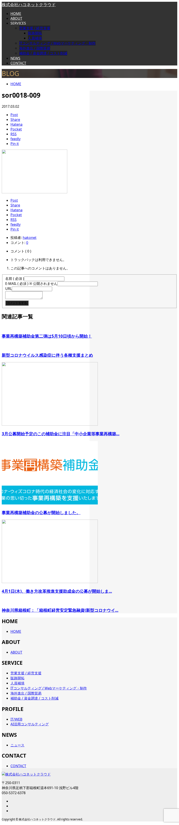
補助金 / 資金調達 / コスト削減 (43, 53)
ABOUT (16, 18)
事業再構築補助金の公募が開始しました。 (41, 512)
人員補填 (35, 38)
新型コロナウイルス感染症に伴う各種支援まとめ (47, 355)
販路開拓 (35, 33)
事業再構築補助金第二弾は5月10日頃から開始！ (47, 336)
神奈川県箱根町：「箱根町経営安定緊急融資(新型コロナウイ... (60, 610)
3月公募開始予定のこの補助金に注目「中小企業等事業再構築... (60, 433)
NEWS (15, 58)
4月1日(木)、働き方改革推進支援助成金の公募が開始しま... (57, 591)
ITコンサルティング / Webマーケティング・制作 (57, 43)
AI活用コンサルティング (29, 724)
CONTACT (18, 63)
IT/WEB (16, 719)
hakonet (29, 237)
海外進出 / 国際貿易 (34, 48)
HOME (15, 13)
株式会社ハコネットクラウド (29, 4)
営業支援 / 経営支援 (34, 28)
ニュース (17, 745)
